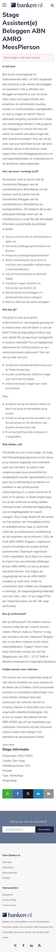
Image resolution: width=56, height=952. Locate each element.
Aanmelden (44, 829)
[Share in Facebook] (18, 793)
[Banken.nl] (32, 3)
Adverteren (8, 867)
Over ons (7, 862)
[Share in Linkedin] (38, 793)
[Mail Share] (48, 793)
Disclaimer (7, 894)
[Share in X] (28, 793)
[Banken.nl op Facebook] (23, 945)
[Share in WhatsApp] (7, 793)
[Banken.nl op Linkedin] (31, 945)
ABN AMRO (25, 756)
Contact (6, 877)
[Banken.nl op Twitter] (15, 945)
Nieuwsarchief (9, 872)
